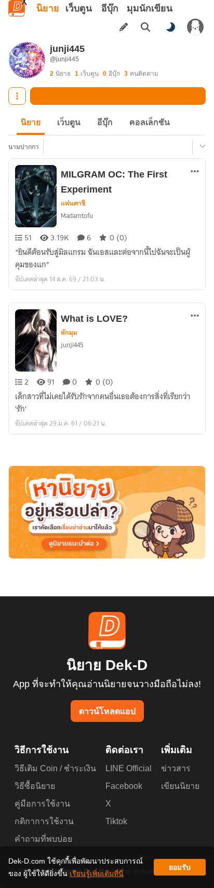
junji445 (72, 345)
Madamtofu (77, 216)
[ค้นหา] (145, 27)
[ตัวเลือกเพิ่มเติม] (17, 96)
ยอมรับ (180, 867)
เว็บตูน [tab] (78, 8)
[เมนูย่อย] (201, 147)
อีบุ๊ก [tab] (109, 8)
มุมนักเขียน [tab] (149, 8)
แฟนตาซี (73, 203)
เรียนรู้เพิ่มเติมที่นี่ (97, 873)
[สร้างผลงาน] (123, 27)
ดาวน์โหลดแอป (107, 711)
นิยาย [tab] (47, 8)
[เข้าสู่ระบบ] (195, 27)
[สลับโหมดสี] (170, 27)
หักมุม (69, 333)
